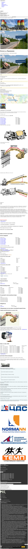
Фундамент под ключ (5, 5)
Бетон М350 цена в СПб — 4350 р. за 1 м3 (8, 477)
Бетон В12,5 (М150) (3, 119)
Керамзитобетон (2, 283)
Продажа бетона (4, 4)
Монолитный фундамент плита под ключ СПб (6, 484)
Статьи (3, 6)
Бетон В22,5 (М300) (3, 242)
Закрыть (2, 11)
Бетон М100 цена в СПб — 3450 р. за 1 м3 (8, 473)
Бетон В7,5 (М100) (3, 118)
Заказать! (18, 346)
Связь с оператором (3, 467)
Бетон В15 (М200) (3, 120)
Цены (2, 3)
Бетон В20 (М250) (3, 121)
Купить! (19, 118)
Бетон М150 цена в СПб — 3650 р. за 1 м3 (8, 474)
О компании (5, 482)
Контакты (1, 482)
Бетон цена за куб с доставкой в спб (7, 479)
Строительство (11, 482)
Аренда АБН (19, 482)
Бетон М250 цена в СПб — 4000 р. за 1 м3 (8, 475)
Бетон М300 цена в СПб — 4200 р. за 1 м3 (8, 476)
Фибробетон (2, 306)
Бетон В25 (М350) (3, 243)
